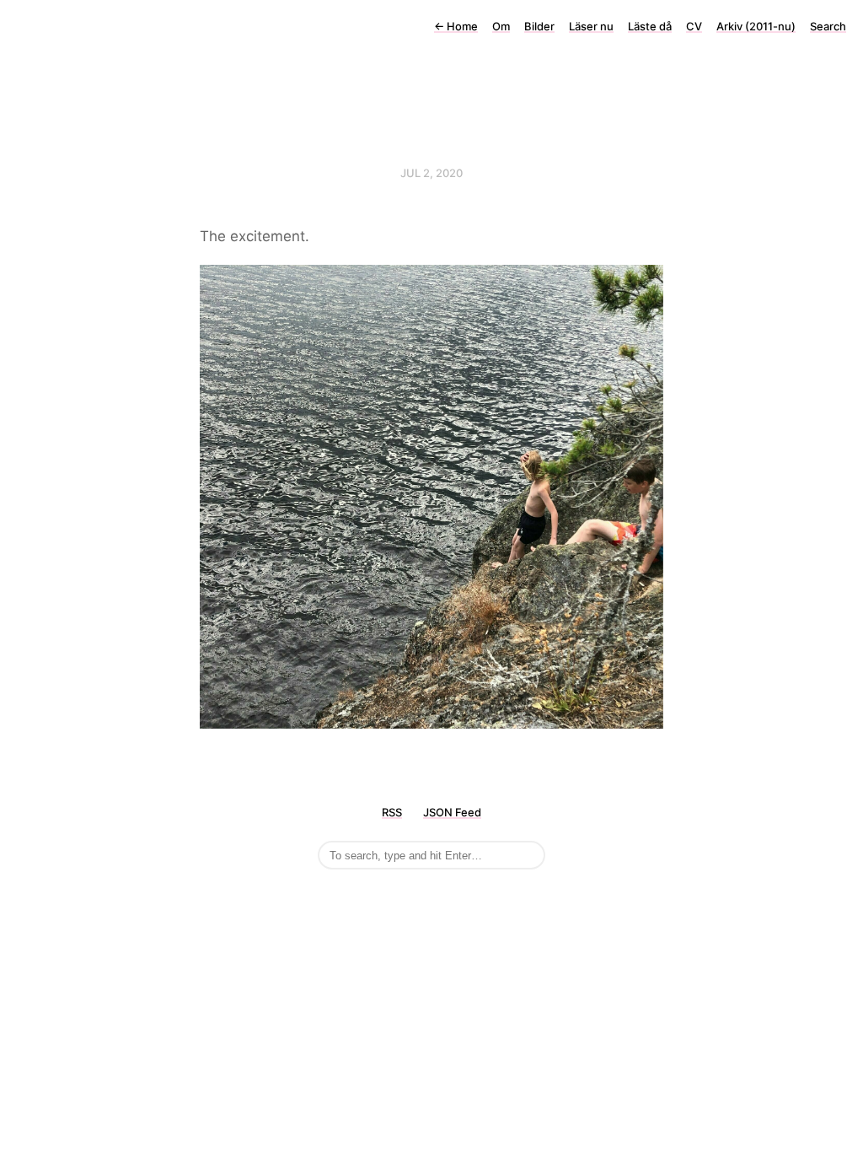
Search (828, 26)
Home (456, 26)
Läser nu (591, 26)
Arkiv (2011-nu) (756, 26)
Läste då (650, 26)
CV (694, 26)
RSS (392, 812)
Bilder (539, 26)
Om (501, 26)
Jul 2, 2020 (431, 173)
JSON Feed (452, 812)
